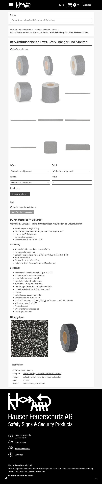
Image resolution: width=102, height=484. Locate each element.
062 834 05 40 (20, 442)
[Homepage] (23, 7)
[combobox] (51, 20)
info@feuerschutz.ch (22, 449)
